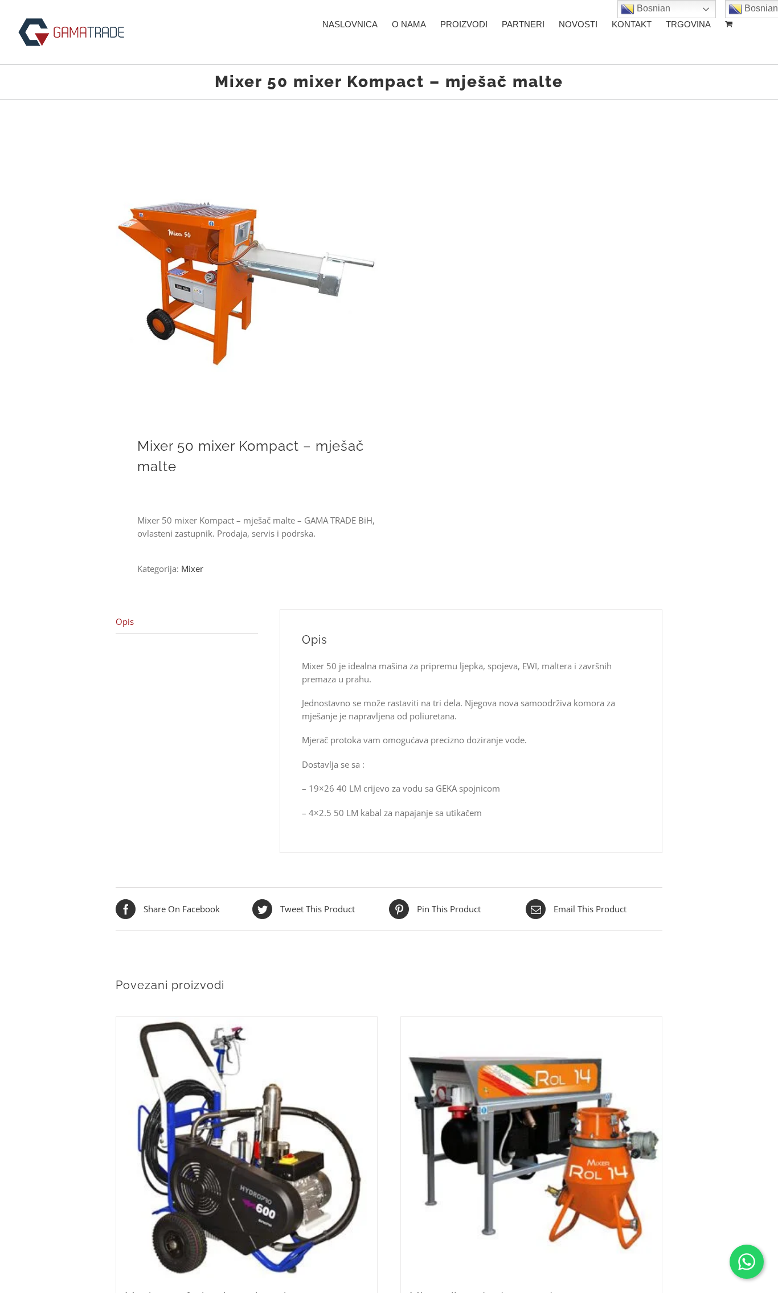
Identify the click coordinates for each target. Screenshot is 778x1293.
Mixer (192, 568)
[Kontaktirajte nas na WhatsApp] (747, 1262)
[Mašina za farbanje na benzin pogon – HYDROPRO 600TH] (246, 1147)
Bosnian (652, 8)
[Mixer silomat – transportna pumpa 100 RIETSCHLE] (531, 1147)
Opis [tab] (125, 621)
